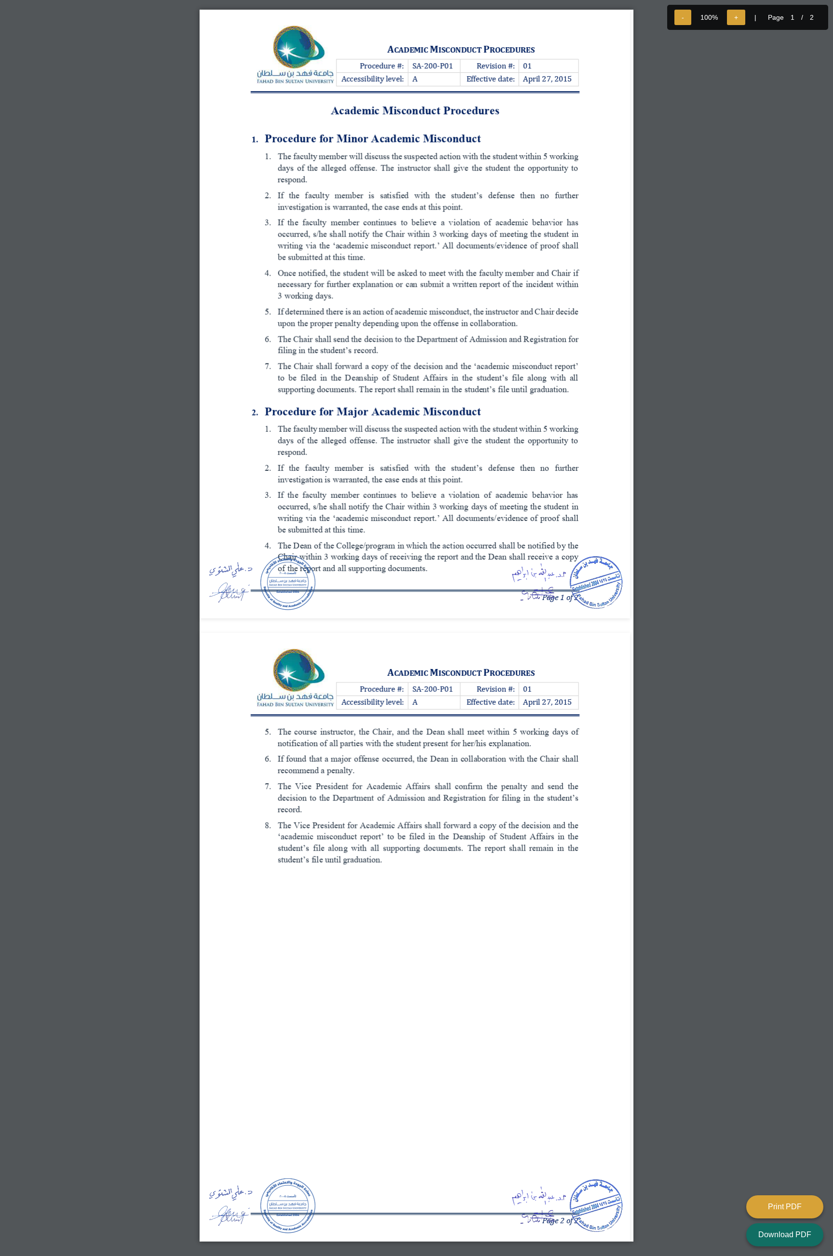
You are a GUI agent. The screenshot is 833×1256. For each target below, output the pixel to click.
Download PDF (784, 1234)
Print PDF (785, 1207)
